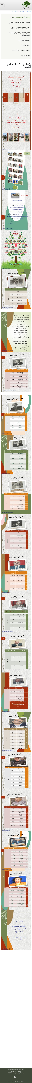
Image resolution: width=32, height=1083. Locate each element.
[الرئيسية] (26, 5)
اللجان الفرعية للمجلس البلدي (20, 27)
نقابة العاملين (25, 55)
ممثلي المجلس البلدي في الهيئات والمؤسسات (19, 33)
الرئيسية (29, 11)
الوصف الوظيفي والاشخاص (21, 50)
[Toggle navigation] (2, 5)
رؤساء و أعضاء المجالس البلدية (20, 17)
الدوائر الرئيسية (25, 45)
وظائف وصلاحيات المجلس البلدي (19, 22)
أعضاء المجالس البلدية (18, 11)
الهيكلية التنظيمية (24, 40)
